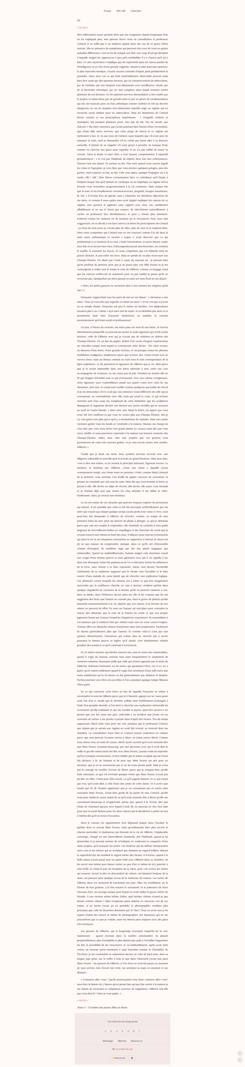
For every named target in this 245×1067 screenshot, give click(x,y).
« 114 (79, 27)
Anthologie (108, 1041)
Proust (107, 10)
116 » (85, 27)
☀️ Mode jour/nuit (118, 1058)
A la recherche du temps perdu (123, 1021)
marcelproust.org (123, 1049)
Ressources (136, 1041)
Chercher (136, 10)
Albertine (122, 1041)
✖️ (132, 1058)
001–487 (121, 10)
